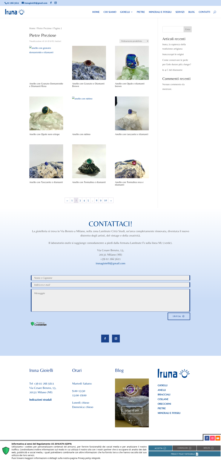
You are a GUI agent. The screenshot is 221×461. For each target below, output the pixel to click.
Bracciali (164, 394)
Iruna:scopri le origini (173, 54)
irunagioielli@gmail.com (110, 263)
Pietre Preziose (44, 28)
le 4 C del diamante (172, 69)
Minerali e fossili (160, 12)
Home (96, 12)
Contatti (204, 12)
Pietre (141, 12)
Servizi (179, 12)
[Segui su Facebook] (105, 338)
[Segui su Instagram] (116, 338)
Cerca (187, 29)
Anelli (162, 389)
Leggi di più (132, 410)
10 (105, 200)
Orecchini (164, 403)
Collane (163, 399)
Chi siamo (110, 12)
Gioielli (125, 12)
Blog (191, 12)
